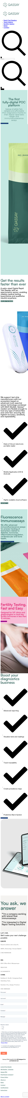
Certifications (4, 1087)
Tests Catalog (8, 22)
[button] (14, 916)
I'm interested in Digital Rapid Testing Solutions (14, 923)
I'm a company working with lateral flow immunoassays (14, 916)
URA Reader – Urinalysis (7, 1069)
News (5, 25)
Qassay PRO (4, 1072)
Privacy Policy (4, 1077)
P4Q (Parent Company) (7, 1074)
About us (3, 1080)
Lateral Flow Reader (6, 1067)
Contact (6, 27)
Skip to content (5, 1096)
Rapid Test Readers (10, 20)
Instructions (4, 1090)
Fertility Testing (9, 24)
